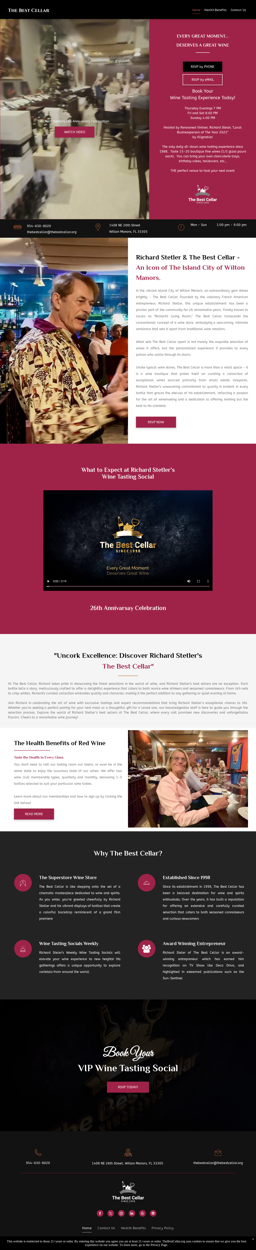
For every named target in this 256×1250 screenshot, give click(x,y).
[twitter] (110, 1214)
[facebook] (100, 1214)
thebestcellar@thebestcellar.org (51, 232)
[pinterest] (153, 1214)
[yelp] (142, 1214)
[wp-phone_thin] (38, 1157)
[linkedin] (132, 1214)
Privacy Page (159, 1245)
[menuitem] (196, 10)
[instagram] (121, 1214)
